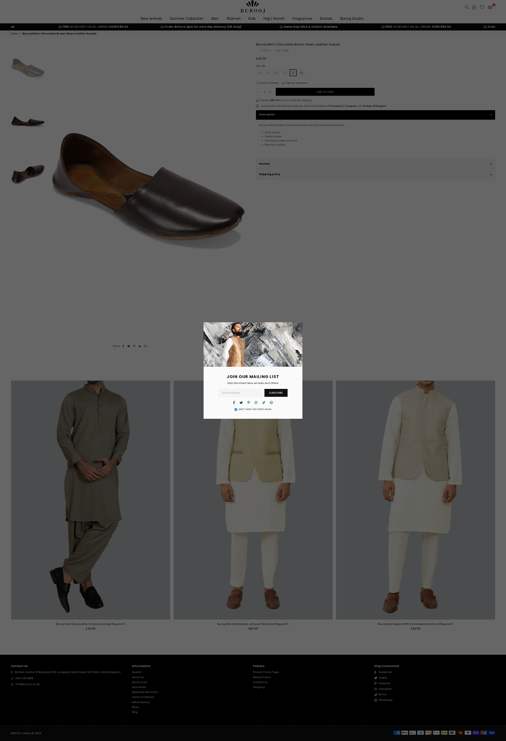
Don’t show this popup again (255, 409)
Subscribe (276, 393)
